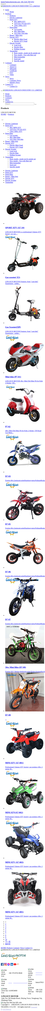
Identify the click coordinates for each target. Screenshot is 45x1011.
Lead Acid (17, 45)
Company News (15, 80)
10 (6, 939)
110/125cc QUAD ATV (22, 23)
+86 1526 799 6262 (27, 2)
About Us (13, 67)
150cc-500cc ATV (20, 25)
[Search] (31, 4)
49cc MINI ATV (19, 21)
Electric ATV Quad (20, 41)
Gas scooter (18, 29)
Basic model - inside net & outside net (27, 53)
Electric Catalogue (16, 18)
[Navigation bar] (2, 90)
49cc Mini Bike (19, 31)
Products (13, 16)
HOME (3, 114)
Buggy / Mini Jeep (16, 35)
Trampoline (13, 51)
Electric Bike (18, 47)
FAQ (11, 73)
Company (13, 65)
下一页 (7, 942)
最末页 (7, 944)
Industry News (15, 82)
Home (12, 12)
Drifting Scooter (19, 49)
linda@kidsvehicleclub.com (10, 2)
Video (12, 75)
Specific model (19, 61)
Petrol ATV (13, 20)
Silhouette (13, 69)
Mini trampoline (19, 57)
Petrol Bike (13, 27)
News (12, 78)
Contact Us (13, 86)
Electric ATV (14, 37)
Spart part (17, 59)
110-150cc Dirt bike (21, 33)
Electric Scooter (15, 43)
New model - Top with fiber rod (25, 55)
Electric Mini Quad (20, 39)
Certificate (13, 71)
